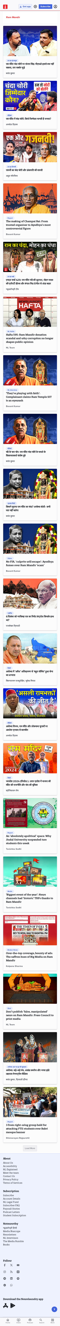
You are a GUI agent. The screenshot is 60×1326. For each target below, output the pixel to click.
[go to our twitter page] (11, 1265)
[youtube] (18, 1265)
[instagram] (4, 1272)
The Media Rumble (13, 1241)
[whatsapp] (11, 1285)
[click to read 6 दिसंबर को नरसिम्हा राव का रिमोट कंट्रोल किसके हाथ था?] (30, 594)
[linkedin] (11, 1279)
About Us (8, 1162)
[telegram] (4, 1279)
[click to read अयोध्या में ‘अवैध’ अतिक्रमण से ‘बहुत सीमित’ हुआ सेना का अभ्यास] (30, 648)
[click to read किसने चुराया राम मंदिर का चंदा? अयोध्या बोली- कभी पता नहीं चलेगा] (30, 484)
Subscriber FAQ (11, 1205)
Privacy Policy (10, 1179)
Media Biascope (11, 1231)
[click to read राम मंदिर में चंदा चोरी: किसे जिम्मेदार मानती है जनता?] (30, 96)
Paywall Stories (11, 1208)
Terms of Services (12, 1182)
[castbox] (4, 1285)
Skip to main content (16, 18)
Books (6, 1244)
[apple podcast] (18, 1272)
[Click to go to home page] (5, 7)
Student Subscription (14, 1215)
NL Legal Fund (11, 1202)
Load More (30, 1148)
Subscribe (45, 6)
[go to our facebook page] (4, 1265)
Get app (27, 6)
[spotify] (18, 1279)
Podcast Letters (11, 1212)
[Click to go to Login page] (55, 6)
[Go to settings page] (54, 1309)
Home (8, 1321)
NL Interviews (10, 1238)
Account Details (11, 1198)
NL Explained (10, 1169)
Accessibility (10, 1166)
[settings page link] (35, 6)
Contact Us (9, 1176)
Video (18, 1321)
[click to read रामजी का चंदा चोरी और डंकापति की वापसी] (30, 147)
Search (41, 1323)
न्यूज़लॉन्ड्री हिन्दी (10, 1228)
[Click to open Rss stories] (11, 1272)
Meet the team (11, 1172)
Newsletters (9, 1234)
